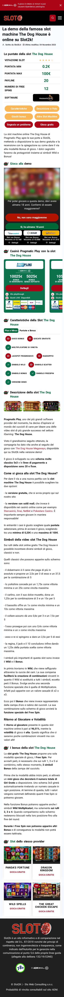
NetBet (27, 510)
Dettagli (14, 243)
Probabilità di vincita (17, 989)
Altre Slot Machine (47, 116)
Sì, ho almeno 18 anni (32, 226)
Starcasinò (10, 510)
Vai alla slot (16, 852)
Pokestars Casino (43, 510)
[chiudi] (53, 18)
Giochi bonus (19, 116)
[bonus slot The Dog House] (32, 405)
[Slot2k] (13, 17)
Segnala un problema (19, 124)
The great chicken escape (46, 905)
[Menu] (60, 18)
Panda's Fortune (18, 867)
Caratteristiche (19, 108)
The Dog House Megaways (31, 448)
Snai (19, 510)
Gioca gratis (47, 124)
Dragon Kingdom (46, 869)
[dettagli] (24, 264)
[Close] (60, 5)
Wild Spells (17, 904)
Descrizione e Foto (47, 108)
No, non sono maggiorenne (32, 217)
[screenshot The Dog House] (13, 405)
